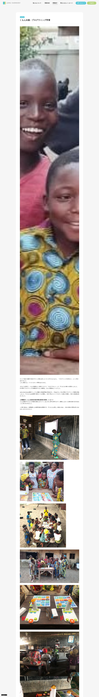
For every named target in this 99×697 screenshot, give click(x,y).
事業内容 (47, 3)
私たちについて (37, 3)
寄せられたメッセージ (66, 3)
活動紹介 (55, 3)
